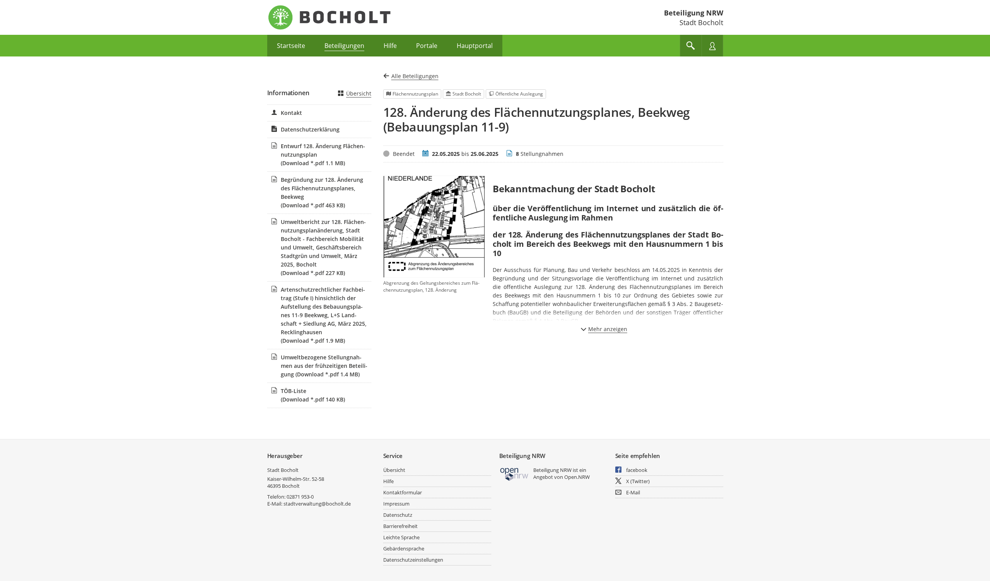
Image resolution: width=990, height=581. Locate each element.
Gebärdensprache (403, 548)
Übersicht (358, 93)
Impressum (396, 503)
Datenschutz (397, 514)
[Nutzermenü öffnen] (712, 45)
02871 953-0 (300, 496)
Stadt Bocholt (283, 470)
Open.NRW (577, 476)
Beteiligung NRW (693, 12)
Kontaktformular (402, 492)
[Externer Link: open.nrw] (514, 474)
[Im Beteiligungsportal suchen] (691, 45)
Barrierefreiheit (400, 526)
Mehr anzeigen (607, 329)
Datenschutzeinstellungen (413, 559)
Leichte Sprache (401, 537)
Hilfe (388, 481)
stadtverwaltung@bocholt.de (317, 503)
